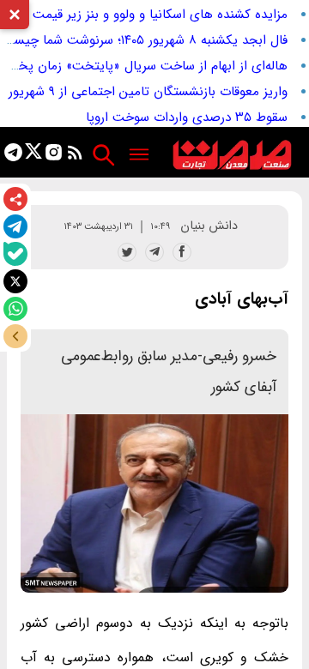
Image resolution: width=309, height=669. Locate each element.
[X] (15, 281)
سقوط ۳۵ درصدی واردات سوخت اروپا (187, 117)
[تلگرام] (15, 226)
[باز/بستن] (15, 336)
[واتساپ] (15, 308)
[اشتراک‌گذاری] (15, 199)
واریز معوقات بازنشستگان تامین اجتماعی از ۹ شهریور (148, 91)
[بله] (15, 254)
